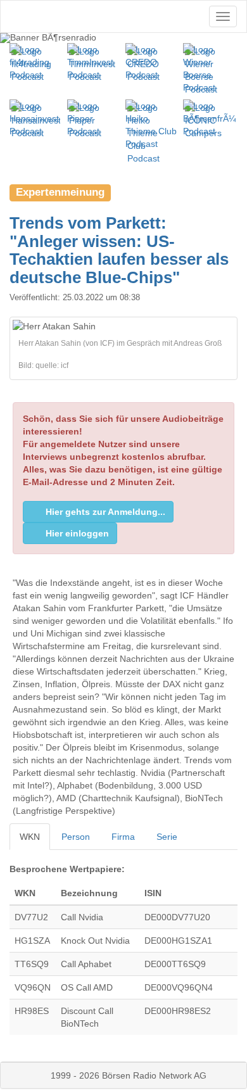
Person (75, 837)
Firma (123, 837)
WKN (30, 837)
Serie (166, 837)
